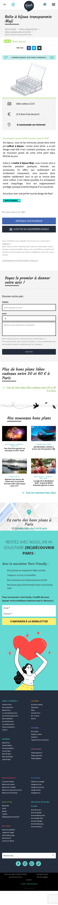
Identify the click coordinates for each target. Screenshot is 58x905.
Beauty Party (6, 710)
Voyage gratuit (35, 793)
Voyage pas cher (36, 784)
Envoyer (29, 352)
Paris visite (14, 476)
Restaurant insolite (8, 784)
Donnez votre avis (19, 41)
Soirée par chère (36, 734)
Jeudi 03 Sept (6, 759)
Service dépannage (8, 835)
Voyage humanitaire (37, 787)
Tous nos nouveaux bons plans (40, 492)
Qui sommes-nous (8, 721)
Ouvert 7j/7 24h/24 (8, 841)
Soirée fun (34, 737)
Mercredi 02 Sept (7, 757)
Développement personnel (10, 817)
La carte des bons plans (9, 713)
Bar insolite (34, 731)
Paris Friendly (10, 29)
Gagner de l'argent (8, 832)
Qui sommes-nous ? (15, 877)
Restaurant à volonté (8, 787)
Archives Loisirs (36, 810)
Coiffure (4, 814)
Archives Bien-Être (37, 818)
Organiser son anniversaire (40, 740)
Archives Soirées (36, 813)
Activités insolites (37, 705)
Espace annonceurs (8, 727)
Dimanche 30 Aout (8, 748)
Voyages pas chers (43, 444)
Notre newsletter (7, 719)
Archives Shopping (37, 824)
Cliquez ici (6, 243)
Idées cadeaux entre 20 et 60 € (18, 32)
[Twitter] (34, 48)
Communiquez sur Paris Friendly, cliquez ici (20, 260)
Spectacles (34, 707)
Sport (33, 710)
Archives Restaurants (38, 815)
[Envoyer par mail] (39, 48)
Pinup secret (29, 888)
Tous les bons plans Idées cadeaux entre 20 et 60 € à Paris (31, 389)
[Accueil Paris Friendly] (29, 5)
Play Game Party (7, 707)
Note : (4, 314)
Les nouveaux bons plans (10, 716)
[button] (13, 4)
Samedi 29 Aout (7, 745)
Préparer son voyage (37, 782)
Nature (33, 719)
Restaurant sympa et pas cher (12, 790)
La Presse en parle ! (42, 874)
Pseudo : (5, 302)
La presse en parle (8, 724)
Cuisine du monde (8, 782)
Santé (4, 808)
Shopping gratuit (36, 753)
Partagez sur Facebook (29, 221)
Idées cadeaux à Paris (28, 29)
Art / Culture (35, 716)
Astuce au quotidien (8, 830)
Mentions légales (42, 877)
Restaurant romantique (9, 793)
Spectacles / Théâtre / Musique (14, 445)
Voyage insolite (36, 790)
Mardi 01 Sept (6, 754)
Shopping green (36, 758)
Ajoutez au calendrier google (31, 229)
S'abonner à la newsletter (29, 621)
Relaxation (5, 806)
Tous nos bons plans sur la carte (30, 528)
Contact (4, 730)
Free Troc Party (7, 705)
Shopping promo (36, 756)
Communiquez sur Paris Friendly (16, 874)
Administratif (6, 838)
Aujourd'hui (6, 743)
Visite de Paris (35, 713)
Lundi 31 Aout (6, 751)
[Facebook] (29, 48)
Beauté (4, 811)
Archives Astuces (36, 827)
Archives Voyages (36, 821)
